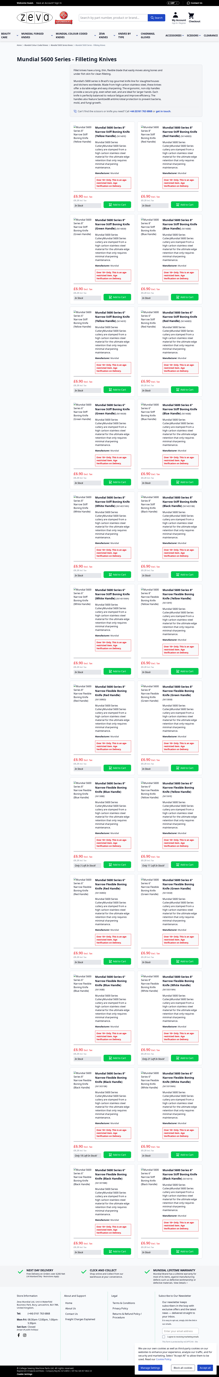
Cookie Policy (163, 1359)
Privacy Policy (120, 1308)
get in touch (163, 111)
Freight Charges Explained (80, 1319)
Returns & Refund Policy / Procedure (127, 1315)
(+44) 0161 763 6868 (39, 1313)
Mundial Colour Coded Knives (36, 45)
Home (19, 45)
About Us (70, 1308)
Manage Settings (150, 1367)
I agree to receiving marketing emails (183, 1336)
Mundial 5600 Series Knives (62, 45)
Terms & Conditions (124, 1303)
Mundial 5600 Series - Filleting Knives (90, 45)
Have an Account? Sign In (49, 3)
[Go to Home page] (45, 17)
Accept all (205, 1367)
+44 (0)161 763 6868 (141, 111)
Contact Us (196, 3)
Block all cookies (183, 1367)
